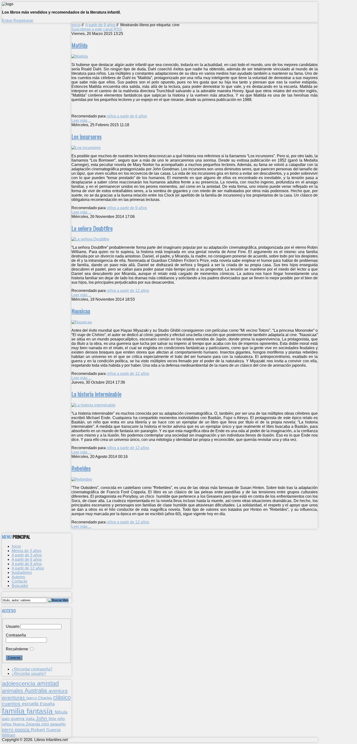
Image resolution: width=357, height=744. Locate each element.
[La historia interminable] (93, 405)
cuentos (12, 703)
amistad (48, 683)
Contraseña (16, 635)
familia (14, 711)
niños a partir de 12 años (128, 291)
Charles (45, 698)
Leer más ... (81, 120)
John (42, 718)
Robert (38, 729)
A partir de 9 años (100, 25)
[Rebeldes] (81, 479)
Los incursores (86, 136)
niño (61, 719)
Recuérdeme (17, 649)
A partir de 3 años (27, 555)
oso (45, 724)
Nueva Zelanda (27, 724)
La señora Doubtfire (92, 228)
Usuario (12, 626)
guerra (18, 718)
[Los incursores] (86, 148)
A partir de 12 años (28, 568)
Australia (37, 690)
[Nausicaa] (81, 322)
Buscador (20, 586)
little (53, 719)
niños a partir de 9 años (127, 208)
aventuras (14, 697)
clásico (62, 697)
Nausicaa (80, 310)
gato (6, 718)
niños (7, 724)
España (47, 704)
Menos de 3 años (26, 551)
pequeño (58, 724)
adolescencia (19, 683)
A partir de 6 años (27, 559)
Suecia (53, 729)
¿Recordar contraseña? (32, 669)
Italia (31, 718)
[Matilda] (79, 56)
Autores (18, 577)
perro (8, 729)
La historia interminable (96, 393)
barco (32, 697)
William (8, 735)
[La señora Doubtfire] (90, 239)
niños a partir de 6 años (127, 116)
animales (13, 691)
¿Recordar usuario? (29, 673)
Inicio (76, 25)
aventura (58, 691)
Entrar (7, 20)
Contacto (19, 581)
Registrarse (23, 20)
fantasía (41, 711)
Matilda (79, 45)
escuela (31, 703)
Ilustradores (22, 572)
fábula (61, 712)
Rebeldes (81, 468)
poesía (23, 729)
